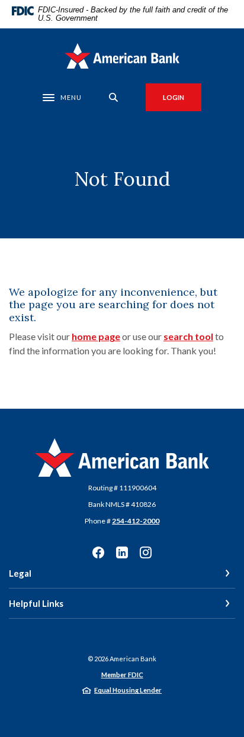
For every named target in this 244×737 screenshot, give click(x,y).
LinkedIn (122, 552)
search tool (188, 336)
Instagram (146, 552)
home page (96, 336)
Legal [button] (20, 573)
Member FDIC (122, 674)
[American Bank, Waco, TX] (122, 56)
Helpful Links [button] (36, 603)
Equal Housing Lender (128, 690)
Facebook (98, 552)
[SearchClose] (113, 97)
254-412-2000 (135, 520)
